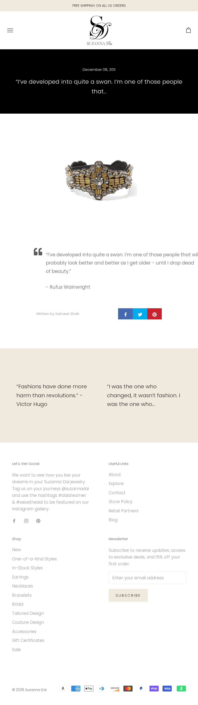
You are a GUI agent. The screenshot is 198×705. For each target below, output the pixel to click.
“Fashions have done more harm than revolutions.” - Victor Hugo (51, 395)
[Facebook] (14, 520)
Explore (116, 483)
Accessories (24, 631)
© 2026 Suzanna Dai (29, 689)
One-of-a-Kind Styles (34, 559)
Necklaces (22, 586)
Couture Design (28, 622)
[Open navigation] (10, 30)
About (115, 474)
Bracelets (22, 595)
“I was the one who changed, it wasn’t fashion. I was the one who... (143, 395)
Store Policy (120, 502)
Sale (16, 650)
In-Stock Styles (27, 568)
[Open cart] (188, 30)
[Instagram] (26, 520)
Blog (113, 520)
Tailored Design (28, 613)
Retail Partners (124, 511)
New (16, 550)
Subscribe (128, 595)
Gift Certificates (28, 640)
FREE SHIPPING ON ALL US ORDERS (99, 5)
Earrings (20, 577)
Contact (117, 493)
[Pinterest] (38, 520)
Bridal (17, 604)
